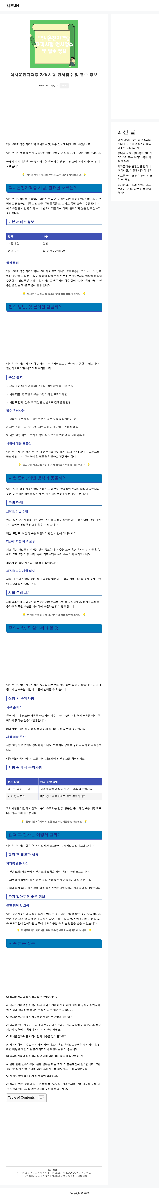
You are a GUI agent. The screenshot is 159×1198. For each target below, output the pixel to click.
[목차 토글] (39, 1097)
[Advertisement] (54, 116)
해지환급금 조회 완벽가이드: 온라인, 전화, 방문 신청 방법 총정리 (135, 188)
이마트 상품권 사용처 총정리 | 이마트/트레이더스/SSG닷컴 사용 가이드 (56, 1173)
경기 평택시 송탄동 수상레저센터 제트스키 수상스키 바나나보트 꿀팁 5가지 (135, 143)
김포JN (12, 5)
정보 (55, 1169)
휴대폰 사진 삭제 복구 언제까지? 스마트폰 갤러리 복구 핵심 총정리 (135, 157)
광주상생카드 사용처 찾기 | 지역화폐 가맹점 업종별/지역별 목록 (56, 1176)
